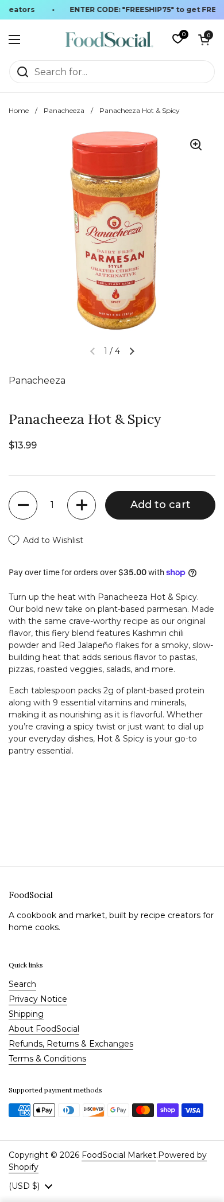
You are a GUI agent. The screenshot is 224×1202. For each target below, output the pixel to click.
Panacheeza (64, 110)
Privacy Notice (38, 999)
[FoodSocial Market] (109, 39)
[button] (203, 39)
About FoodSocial (44, 1029)
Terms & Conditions (47, 1058)
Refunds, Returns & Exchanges (71, 1044)
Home (19, 110)
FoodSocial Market (119, 1155)
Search (22, 984)
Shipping (26, 1014)
